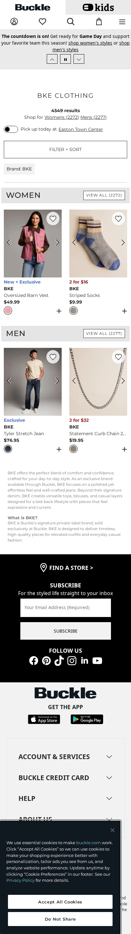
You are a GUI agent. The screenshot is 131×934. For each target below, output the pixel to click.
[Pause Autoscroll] (65, 59)
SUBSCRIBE (66, 631)
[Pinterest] (46, 660)
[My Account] (14, 22)
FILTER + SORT (65, 149)
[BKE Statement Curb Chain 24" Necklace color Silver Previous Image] (77, 382)
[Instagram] (72, 660)
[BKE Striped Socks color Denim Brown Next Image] (119, 243)
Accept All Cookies (60, 901)
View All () (104, 195)
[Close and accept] (113, 830)
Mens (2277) (93, 117)
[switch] (11, 129)
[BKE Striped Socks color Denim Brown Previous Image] (77, 243)
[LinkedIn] (84, 660)
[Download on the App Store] (44, 719)
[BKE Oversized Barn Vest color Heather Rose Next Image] (54, 243)
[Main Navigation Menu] (122, 22)
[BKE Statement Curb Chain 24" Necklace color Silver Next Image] (119, 382)
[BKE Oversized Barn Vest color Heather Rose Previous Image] (11, 243)
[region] (60, 877)
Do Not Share (60, 919)
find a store (71, 567)
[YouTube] (97, 660)
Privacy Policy (20, 880)
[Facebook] (33, 660)
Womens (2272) (62, 117)
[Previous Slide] (52, 59)
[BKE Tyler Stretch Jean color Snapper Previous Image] (11, 382)
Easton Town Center (81, 129)
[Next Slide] (78, 59)
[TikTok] (59, 660)
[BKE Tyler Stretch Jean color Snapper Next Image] (54, 382)
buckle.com (88, 842)
